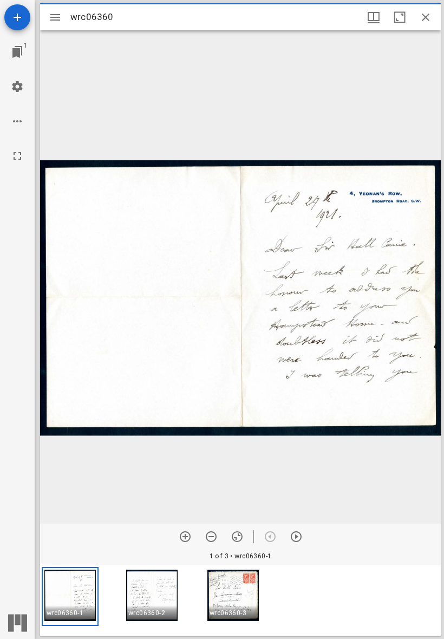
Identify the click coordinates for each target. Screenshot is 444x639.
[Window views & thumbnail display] (374, 17)
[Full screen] (17, 156)
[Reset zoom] (237, 537)
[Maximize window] (400, 17)
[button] (70, 596)
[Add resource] (17, 17)
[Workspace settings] (17, 87)
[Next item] (296, 537)
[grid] (240, 600)
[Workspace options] (17, 121)
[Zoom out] (211, 537)
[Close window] (426, 17)
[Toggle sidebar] (55, 17)
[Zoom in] (185, 537)
